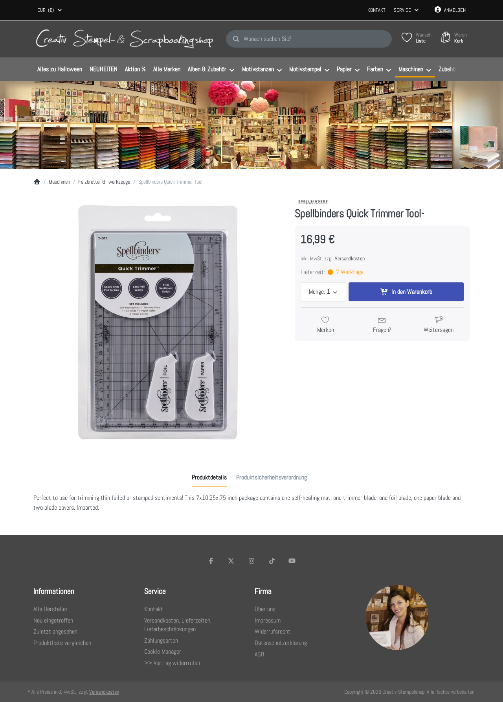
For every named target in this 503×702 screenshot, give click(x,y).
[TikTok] (272, 560)
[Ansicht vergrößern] (158, 322)
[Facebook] (211, 560)
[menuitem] (59, 70)
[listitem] (158, 322)
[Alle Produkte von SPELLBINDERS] (314, 201)
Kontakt (376, 10)
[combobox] (50, 10)
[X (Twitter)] (231, 560)
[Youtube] (292, 560)
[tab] (209, 477)
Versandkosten (350, 258)
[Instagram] (251, 560)
